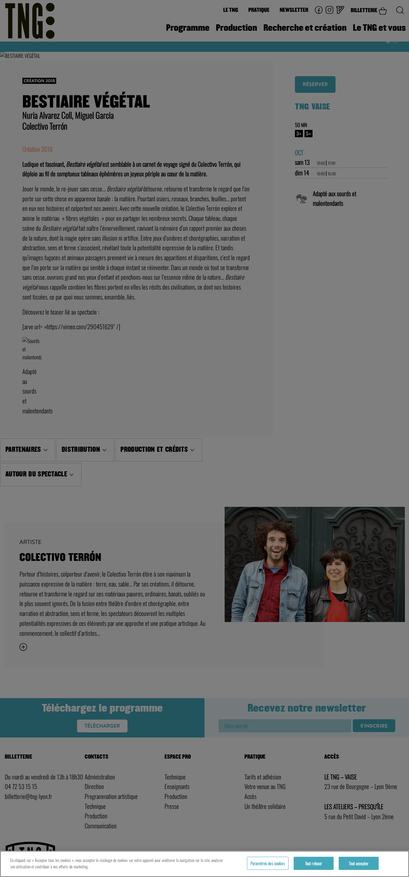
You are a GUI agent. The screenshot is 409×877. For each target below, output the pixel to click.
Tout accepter (358, 863)
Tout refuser (313, 863)
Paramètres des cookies (268, 863)
